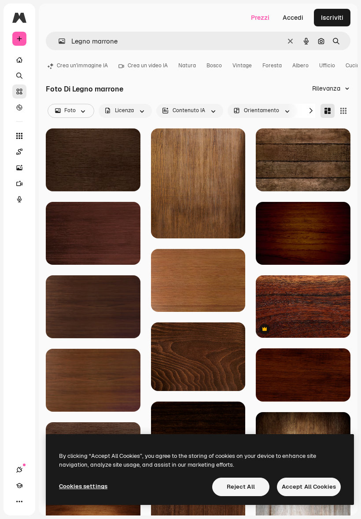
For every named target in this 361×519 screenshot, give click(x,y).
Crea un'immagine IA (82, 65)
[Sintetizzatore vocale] (19, 199)
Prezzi (260, 18)
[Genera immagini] (19, 168)
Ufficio (327, 65)
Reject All (241, 486)
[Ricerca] (19, 76)
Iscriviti (332, 18)
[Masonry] (327, 111)
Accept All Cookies (309, 486)
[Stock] (19, 91)
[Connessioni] (19, 470)
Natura (187, 65)
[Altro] (19, 501)
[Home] (19, 60)
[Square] (343, 111)
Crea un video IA (148, 65)
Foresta (272, 65)
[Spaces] (19, 152)
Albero (300, 65)
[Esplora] (19, 107)
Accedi (293, 18)
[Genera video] (19, 183)
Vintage (242, 65)
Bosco (214, 65)
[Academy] (19, 486)
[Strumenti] (19, 136)
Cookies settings (83, 486)
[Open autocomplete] (58, 41)
